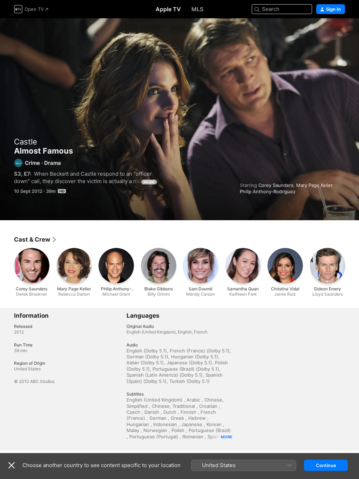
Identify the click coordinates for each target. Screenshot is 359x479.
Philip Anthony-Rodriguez (268, 191)
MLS (197, 9)
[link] (35, 239)
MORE (149, 182)
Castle (25, 141)
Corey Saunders (275, 185)
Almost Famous (179, 119)
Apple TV (168, 9)
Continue (326, 465)
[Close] (11, 465)
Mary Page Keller (314, 185)
